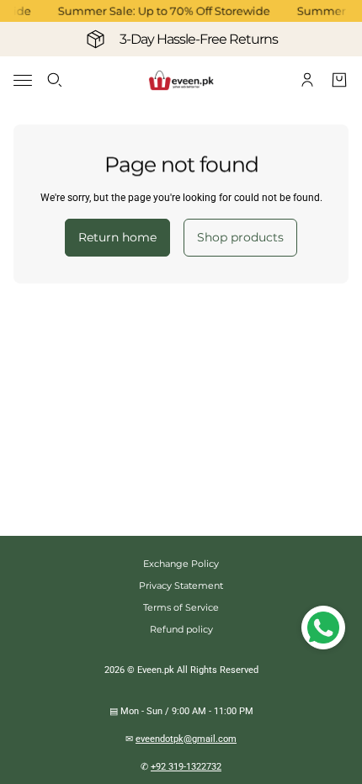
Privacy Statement (181, 585)
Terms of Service (181, 607)
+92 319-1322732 (186, 766)
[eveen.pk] (181, 80)
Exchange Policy (181, 563)
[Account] (307, 80)
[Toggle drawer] (22, 80)
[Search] (54, 80)
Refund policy (181, 629)
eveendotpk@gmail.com (186, 739)
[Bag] (339, 80)
